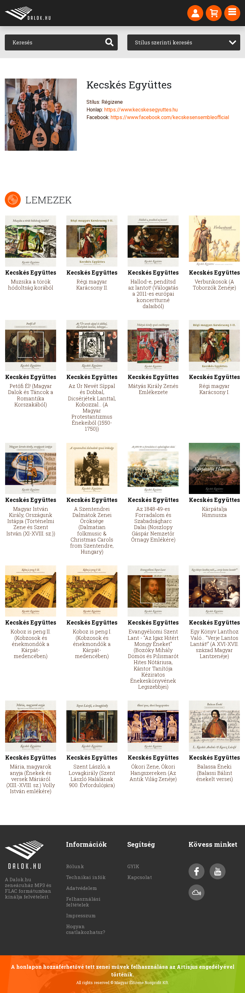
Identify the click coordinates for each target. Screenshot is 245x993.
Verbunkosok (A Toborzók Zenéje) (214, 284)
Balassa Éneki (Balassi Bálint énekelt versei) (214, 772)
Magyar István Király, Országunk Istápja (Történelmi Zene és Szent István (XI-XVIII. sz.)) (30, 521)
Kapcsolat (139, 877)
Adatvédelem (81, 888)
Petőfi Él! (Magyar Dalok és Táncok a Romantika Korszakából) (30, 395)
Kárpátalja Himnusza (214, 511)
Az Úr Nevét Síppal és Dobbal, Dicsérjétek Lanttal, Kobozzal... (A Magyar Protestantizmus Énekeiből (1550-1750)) (92, 407)
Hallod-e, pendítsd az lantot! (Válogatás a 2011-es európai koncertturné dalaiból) (153, 293)
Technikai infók (86, 877)
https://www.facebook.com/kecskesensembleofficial (170, 117)
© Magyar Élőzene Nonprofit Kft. (139, 982)
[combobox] (183, 42)
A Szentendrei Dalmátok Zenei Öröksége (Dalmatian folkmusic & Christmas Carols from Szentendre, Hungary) (92, 530)
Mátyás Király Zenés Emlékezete (153, 389)
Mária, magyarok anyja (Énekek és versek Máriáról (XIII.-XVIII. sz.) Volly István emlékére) (30, 778)
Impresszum (81, 915)
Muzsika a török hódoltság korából (30, 284)
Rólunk (75, 866)
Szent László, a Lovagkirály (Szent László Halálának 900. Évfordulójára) (92, 775)
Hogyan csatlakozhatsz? (85, 929)
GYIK (133, 866)
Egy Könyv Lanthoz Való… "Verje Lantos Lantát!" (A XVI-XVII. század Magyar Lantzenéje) (214, 643)
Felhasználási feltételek (83, 902)
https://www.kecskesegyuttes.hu (141, 110)
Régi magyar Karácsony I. (214, 389)
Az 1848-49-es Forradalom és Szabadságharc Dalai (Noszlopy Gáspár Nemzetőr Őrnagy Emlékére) (153, 524)
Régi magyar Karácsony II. (92, 284)
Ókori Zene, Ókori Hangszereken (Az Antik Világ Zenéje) (153, 772)
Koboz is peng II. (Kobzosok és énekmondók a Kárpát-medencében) (31, 643)
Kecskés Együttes (30, 272)
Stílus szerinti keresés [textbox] (163, 42)
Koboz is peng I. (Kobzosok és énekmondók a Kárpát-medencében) (92, 643)
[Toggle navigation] (232, 13)
